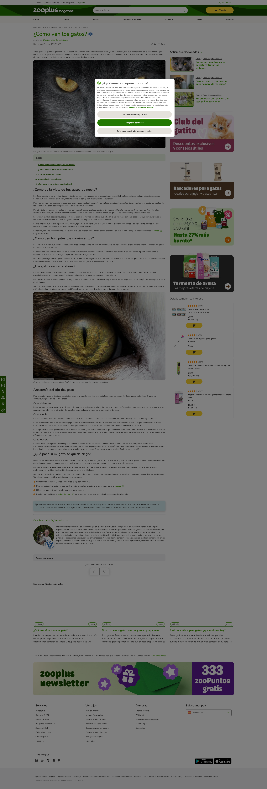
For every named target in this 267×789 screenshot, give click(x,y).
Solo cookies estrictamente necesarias (134, 131)
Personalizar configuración (135, 114)
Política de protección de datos (141, 107)
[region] (135, 108)
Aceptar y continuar (134, 122)
